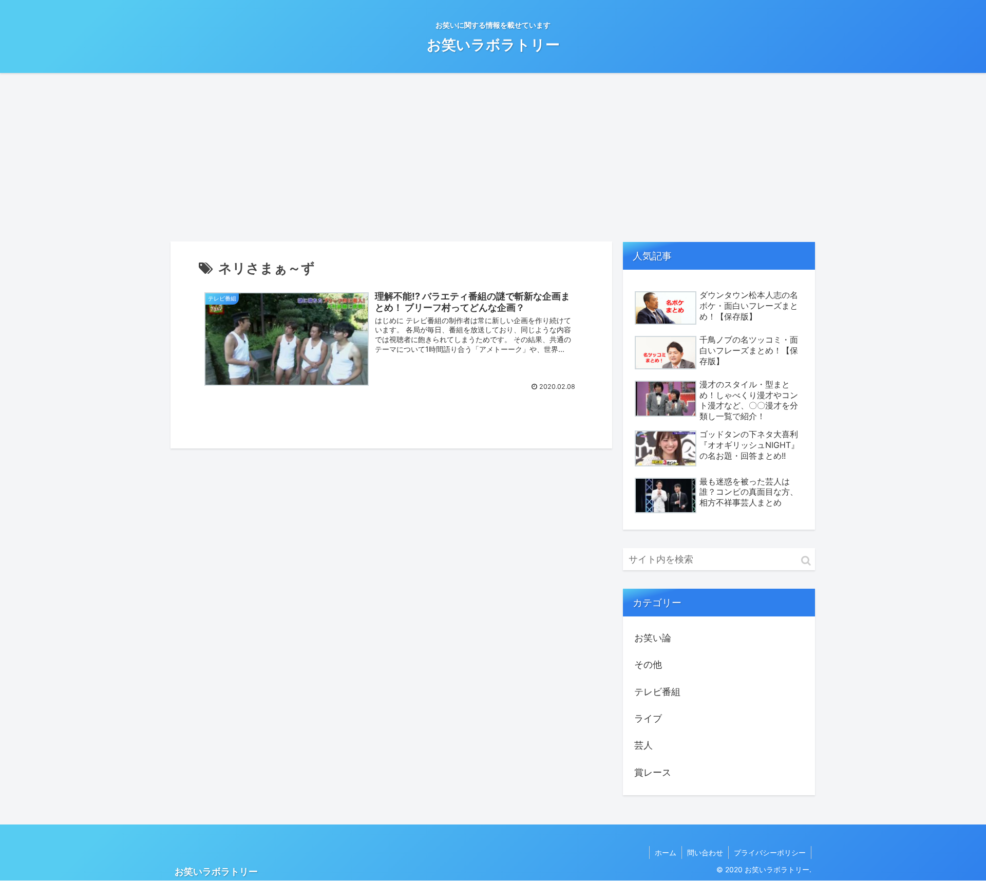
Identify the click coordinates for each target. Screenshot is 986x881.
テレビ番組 (657, 691)
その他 (648, 664)
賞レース (652, 772)
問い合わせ (705, 852)
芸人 (643, 745)
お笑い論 (652, 637)
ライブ (648, 718)
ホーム (665, 852)
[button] (806, 560)
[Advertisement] (493, 157)
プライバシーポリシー (770, 852)
